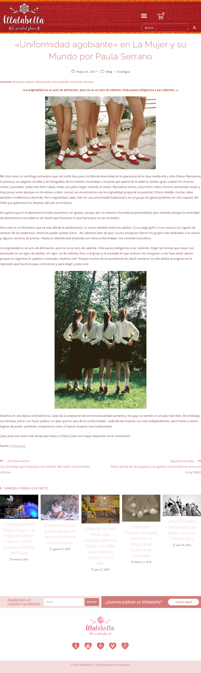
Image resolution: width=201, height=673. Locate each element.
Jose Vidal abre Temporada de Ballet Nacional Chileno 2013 (182, 530)
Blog (109, 72)
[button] (144, 16)
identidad (18, 81)
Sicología (123, 72)
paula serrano (60, 81)
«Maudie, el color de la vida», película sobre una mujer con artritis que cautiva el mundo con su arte (100, 546)
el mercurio (18, 446)
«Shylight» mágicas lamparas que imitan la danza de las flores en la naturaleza (141, 541)
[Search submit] (194, 27)
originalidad (42, 81)
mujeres (29, 81)
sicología (76, 81)
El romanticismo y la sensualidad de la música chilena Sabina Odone (60, 534)
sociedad (88, 81)
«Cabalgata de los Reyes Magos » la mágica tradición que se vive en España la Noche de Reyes (19, 538)
